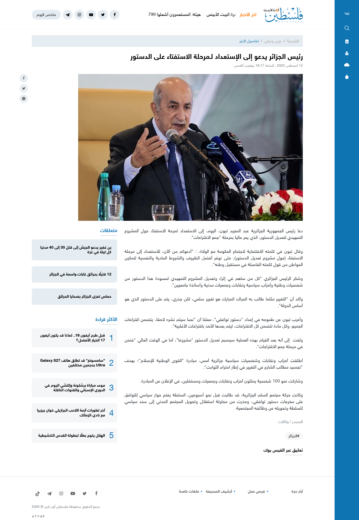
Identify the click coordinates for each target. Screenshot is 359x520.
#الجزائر (293, 435)
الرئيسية (293, 40)
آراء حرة (297, 491)
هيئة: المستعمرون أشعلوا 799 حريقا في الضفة (179, 14)
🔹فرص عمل (259, 491)
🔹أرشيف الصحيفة (221, 491)
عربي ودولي (273, 40)
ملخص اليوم (46, 14)
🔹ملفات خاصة (191, 491)
